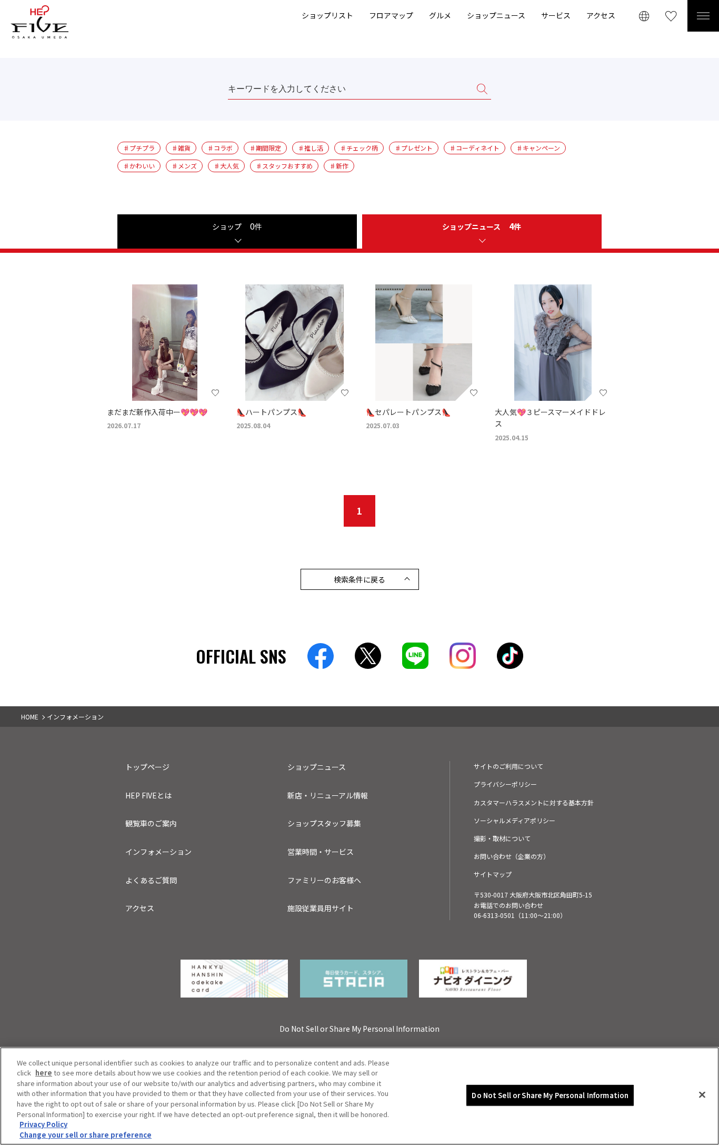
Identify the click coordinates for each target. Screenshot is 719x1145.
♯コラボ (220, 147)
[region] (359, 1096)
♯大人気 (226, 165)
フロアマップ (391, 15)
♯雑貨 (181, 147)
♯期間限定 (265, 147)
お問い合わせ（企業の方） (512, 856)
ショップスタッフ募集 (324, 823)
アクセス (600, 15)
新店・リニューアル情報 (327, 795)
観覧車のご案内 (151, 823)
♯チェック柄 (359, 147)
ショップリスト (327, 15)
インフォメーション (158, 851)
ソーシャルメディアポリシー (514, 820)
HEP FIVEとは (148, 795)
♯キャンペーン (538, 147)
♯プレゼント (414, 147)
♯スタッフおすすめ (284, 165)
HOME (29, 716)
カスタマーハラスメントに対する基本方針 (534, 802)
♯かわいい (139, 165)
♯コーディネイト (475, 147)
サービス (556, 15)
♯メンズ (184, 165)
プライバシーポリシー (505, 783)
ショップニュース (496, 15)
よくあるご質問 (151, 880)
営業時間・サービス (320, 851)
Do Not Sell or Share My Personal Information (550, 1095)
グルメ (440, 15)
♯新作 (338, 165)
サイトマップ (493, 874)
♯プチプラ (139, 147)
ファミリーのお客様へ (324, 880)
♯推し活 (310, 147)
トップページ (147, 767)
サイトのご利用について (508, 766)
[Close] (702, 1094)
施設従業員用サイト (320, 908)
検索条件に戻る (359, 579)
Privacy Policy (43, 1124)
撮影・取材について (502, 838)
